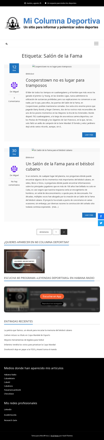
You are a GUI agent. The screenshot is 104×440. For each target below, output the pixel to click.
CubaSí (7, 382)
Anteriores (44, 232)
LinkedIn (8, 409)
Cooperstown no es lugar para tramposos (55, 82)
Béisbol (31, 74)
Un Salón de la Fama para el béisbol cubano (60, 166)
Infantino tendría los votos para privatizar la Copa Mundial (30, 344)
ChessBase (9, 393)
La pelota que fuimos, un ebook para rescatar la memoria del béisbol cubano (38, 330)
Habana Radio (10, 374)
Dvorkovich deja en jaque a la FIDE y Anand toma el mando (30, 349)
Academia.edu (10, 415)
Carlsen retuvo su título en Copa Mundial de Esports (27, 335)
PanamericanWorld (12, 390)
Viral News (55, 436)
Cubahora (8, 386)
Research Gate (10, 420)
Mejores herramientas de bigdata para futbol (24, 340)
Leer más (89, 134)
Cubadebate (9, 378)
